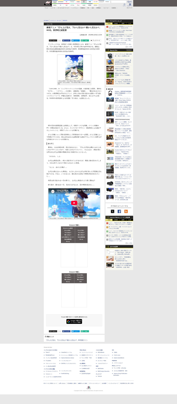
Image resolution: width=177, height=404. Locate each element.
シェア (67, 40)
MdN (97, 366)
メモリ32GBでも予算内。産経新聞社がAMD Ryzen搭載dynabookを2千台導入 (123, 62)
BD (88, 8)
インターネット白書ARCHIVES (53, 376)
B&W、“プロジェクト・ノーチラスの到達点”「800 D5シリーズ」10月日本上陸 (123, 197)
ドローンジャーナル (51, 363)
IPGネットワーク (116, 365)
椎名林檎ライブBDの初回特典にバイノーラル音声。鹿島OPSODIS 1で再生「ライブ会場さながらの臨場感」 (121, 36)
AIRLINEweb (101, 352)
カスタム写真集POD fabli (120, 370)
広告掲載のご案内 (71, 383)
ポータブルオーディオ (63, 8)
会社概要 (104, 383)
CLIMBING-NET (86, 368)
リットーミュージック (87, 352)
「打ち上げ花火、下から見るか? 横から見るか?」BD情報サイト (66, 340)
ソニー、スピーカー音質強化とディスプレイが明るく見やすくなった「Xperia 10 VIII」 (123, 107)
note (86, 40)
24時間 (116, 23)
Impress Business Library (67, 358)
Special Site (113, 50)
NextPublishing (65, 373)
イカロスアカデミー (103, 363)
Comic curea (117, 355)
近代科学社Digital (86, 373)
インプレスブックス (66, 370)
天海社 (115, 352)
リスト (59, 40)
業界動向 (98, 8)
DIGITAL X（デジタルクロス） (68, 363)
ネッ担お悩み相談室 (51, 366)
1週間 (122, 23)
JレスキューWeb (102, 360)
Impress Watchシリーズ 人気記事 (120, 217)
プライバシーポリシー (94, 383)
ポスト (54, 40)
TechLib (100, 376)
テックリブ (98, 374)
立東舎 (83, 360)
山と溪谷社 (82, 363)
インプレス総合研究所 (51, 358)
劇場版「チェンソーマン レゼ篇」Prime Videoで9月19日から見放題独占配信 (123, 100)
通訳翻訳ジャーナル (103, 358)
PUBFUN (114, 360)
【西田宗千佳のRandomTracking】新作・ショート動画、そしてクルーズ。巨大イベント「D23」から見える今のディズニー (120, 44)
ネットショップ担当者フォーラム (69, 355)
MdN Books (101, 368)
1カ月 (129, 23)
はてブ (76, 40)
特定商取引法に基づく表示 (126, 383)
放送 (93, 8)
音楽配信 (114, 8)
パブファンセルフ (118, 363)
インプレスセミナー (66, 360)
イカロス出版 (99, 350)
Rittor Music (83, 350)
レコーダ (53, 8)
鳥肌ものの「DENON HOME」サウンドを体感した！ (122, 75)
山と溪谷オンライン (87, 365)
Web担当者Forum (50, 355)
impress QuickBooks (119, 358)
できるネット (49, 374)
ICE (113, 350)
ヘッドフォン (74, 8)
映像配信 (82, 8)
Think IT (48, 352)
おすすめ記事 (114, 246)
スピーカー (106, 8)
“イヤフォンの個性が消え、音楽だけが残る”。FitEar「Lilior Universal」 (123, 68)
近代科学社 (82, 371)
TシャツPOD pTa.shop (120, 368)
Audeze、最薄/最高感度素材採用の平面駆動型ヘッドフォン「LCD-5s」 (123, 93)
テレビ (46, 8)
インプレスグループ (113, 383)
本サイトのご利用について (50, 383)
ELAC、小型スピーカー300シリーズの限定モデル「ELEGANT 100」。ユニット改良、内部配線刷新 (121, 40)
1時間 (109, 23)
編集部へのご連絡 (82, 383)
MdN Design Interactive (103, 371)
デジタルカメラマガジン (52, 371)
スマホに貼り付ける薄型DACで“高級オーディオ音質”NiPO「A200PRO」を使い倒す (123, 265)
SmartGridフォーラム (66, 352)
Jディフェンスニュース (103, 355)
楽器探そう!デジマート (87, 355)
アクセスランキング (116, 21)
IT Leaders (48, 360)
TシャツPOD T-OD (87, 358)
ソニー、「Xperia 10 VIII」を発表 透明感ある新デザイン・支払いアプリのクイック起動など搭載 (120, 224)
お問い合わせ (62, 383)
